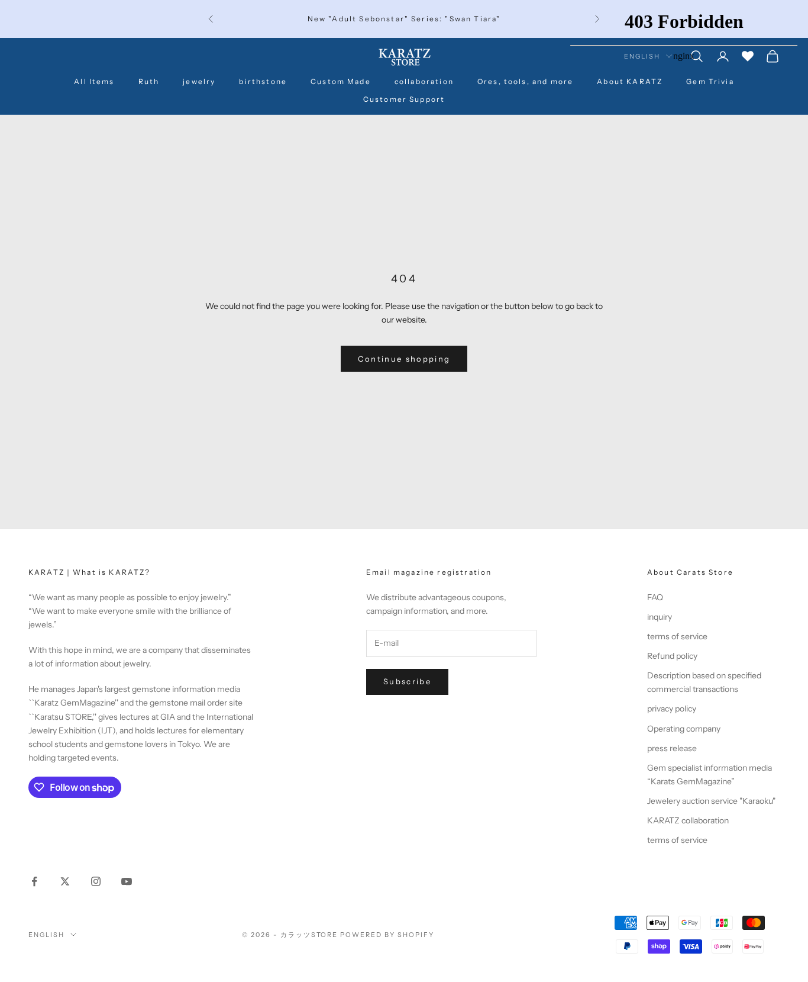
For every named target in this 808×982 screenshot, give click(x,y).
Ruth (149, 81)
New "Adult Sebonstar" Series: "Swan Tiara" (404, 18)
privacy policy (671, 708)
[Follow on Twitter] (65, 881)
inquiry (659, 616)
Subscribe (407, 681)
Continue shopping (404, 358)
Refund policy (672, 656)
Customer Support (404, 99)
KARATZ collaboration (688, 820)
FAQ (655, 597)
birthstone (263, 81)
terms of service (677, 636)
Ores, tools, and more (525, 81)
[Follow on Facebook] (34, 881)
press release (672, 748)
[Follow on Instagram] (96, 881)
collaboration (424, 81)
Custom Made (341, 81)
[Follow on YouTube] (126, 881)
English (46, 935)
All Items (94, 81)
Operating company (683, 728)
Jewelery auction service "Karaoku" (711, 801)
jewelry (199, 81)
